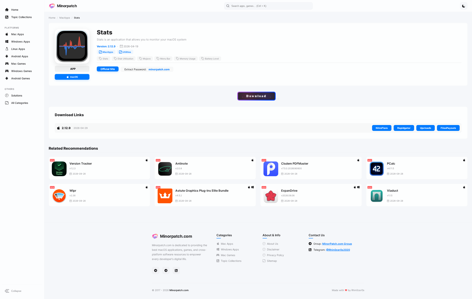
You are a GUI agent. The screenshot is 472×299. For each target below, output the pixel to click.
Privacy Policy (275, 255)
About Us (272, 243)
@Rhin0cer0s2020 (338, 249)
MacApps (64, 17)
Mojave (147, 58)
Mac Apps (227, 243)
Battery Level (212, 58)
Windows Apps (230, 249)
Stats (105, 58)
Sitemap (272, 260)
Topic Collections (231, 260)
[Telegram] (155, 270)
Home (52, 17)
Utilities (127, 52)
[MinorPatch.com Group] (166, 270)
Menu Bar (165, 58)
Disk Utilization (125, 58)
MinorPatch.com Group (337, 243)
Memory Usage (187, 58)
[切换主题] (463, 6)
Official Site (107, 69)
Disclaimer (273, 249)
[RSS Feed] (176, 270)
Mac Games (228, 255)
